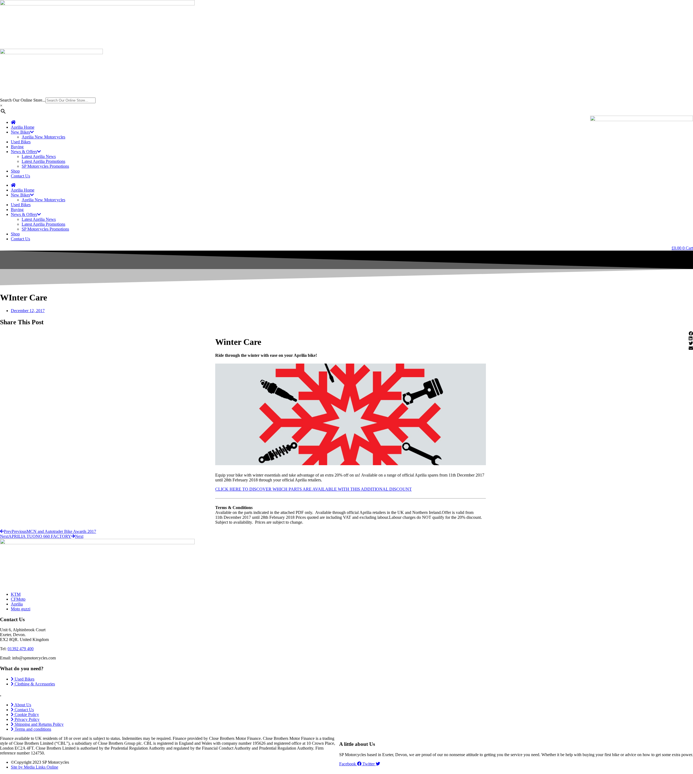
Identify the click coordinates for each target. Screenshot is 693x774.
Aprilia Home (22, 127)
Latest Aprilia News (39, 156)
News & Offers (24, 151)
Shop (15, 171)
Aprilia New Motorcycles (43, 137)
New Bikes (20, 132)
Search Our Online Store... (22, 100)
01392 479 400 (21, 648)
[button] (691, 333)
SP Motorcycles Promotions (45, 166)
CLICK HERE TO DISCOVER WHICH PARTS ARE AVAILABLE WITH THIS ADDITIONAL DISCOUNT (313, 489)
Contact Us (20, 176)
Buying (17, 146)
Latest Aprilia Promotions (43, 161)
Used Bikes (21, 142)
